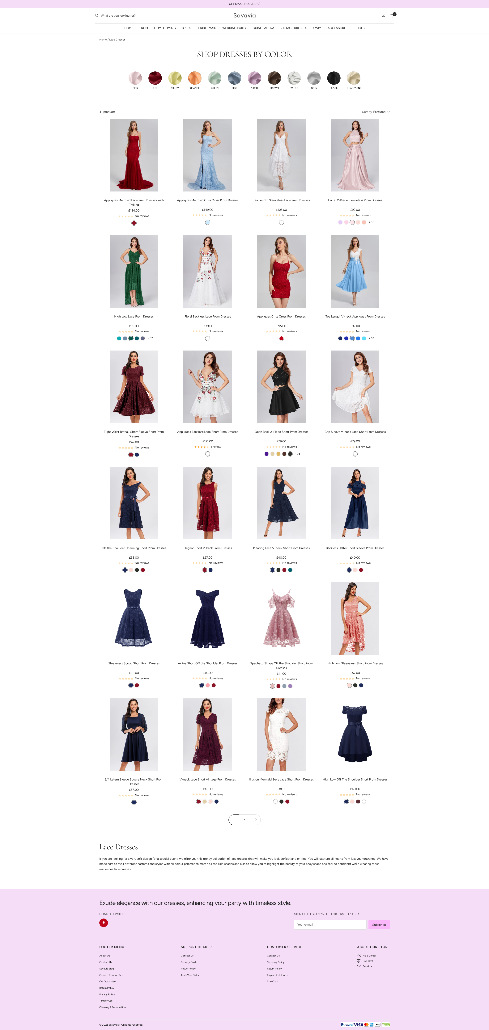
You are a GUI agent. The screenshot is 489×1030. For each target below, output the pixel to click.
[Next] (255, 819)
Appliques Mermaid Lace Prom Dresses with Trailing (134, 202)
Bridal (187, 28)
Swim (317, 28)
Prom (143, 28)
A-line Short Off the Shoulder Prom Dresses (207, 663)
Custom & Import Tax (111, 975)
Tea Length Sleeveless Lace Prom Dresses (281, 200)
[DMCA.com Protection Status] (386, 1025)
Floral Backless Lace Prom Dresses (208, 316)
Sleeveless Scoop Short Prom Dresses (134, 663)
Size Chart (272, 981)
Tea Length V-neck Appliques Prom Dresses (355, 316)
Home (128, 28)
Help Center (369, 955)
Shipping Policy (275, 962)
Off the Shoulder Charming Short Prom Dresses (134, 548)
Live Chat (368, 961)
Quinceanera (263, 28)
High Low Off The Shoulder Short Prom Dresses (355, 779)
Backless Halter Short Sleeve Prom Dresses (355, 548)
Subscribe (379, 925)
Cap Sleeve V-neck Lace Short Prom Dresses (355, 432)
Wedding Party (234, 28)
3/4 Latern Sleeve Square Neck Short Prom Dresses (134, 782)
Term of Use (106, 1000)
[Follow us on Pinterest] (103, 923)
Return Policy (106, 987)
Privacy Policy (107, 994)
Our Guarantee (107, 981)
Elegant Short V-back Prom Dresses (208, 548)
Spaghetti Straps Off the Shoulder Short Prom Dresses (281, 666)
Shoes (360, 28)
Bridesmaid (207, 28)
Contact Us (105, 962)
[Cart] (392, 16)
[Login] (383, 15)
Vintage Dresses (293, 28)
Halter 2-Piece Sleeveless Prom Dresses (355, 200)
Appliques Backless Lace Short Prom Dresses (207, 432)
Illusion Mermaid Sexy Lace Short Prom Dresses (281, 779)
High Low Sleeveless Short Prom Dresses (355, 663)
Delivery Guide (189, 962)
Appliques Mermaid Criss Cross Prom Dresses (207, 200)
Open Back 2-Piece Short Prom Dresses (281, 432)
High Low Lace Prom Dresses (134, 316)
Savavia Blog (106, 968)
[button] (135, 80)
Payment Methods (277, 975)
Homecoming (165, 28)
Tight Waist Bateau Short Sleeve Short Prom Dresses (134, 434)
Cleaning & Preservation (112, 1007)
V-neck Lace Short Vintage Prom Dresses (208, 779)
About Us (104, 955)
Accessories (338, 28)
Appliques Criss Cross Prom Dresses (281, 316)
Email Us (367, 966)
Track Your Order (190, 975)
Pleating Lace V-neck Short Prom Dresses (281, 548)
